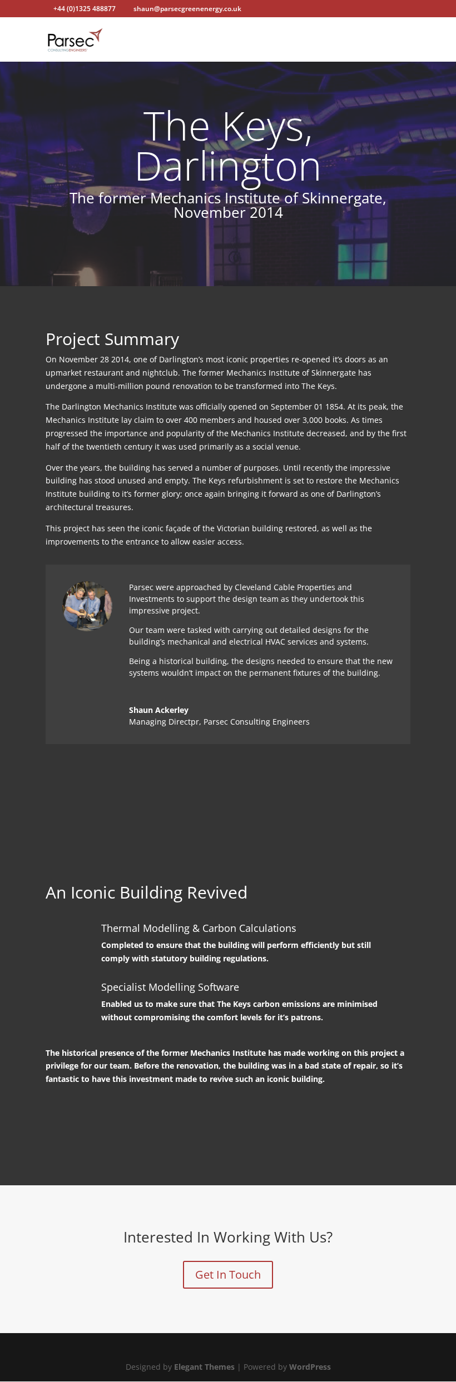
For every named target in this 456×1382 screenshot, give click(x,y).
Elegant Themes (204, 1366)
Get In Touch (228, 1274)
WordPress (310, 1366)
